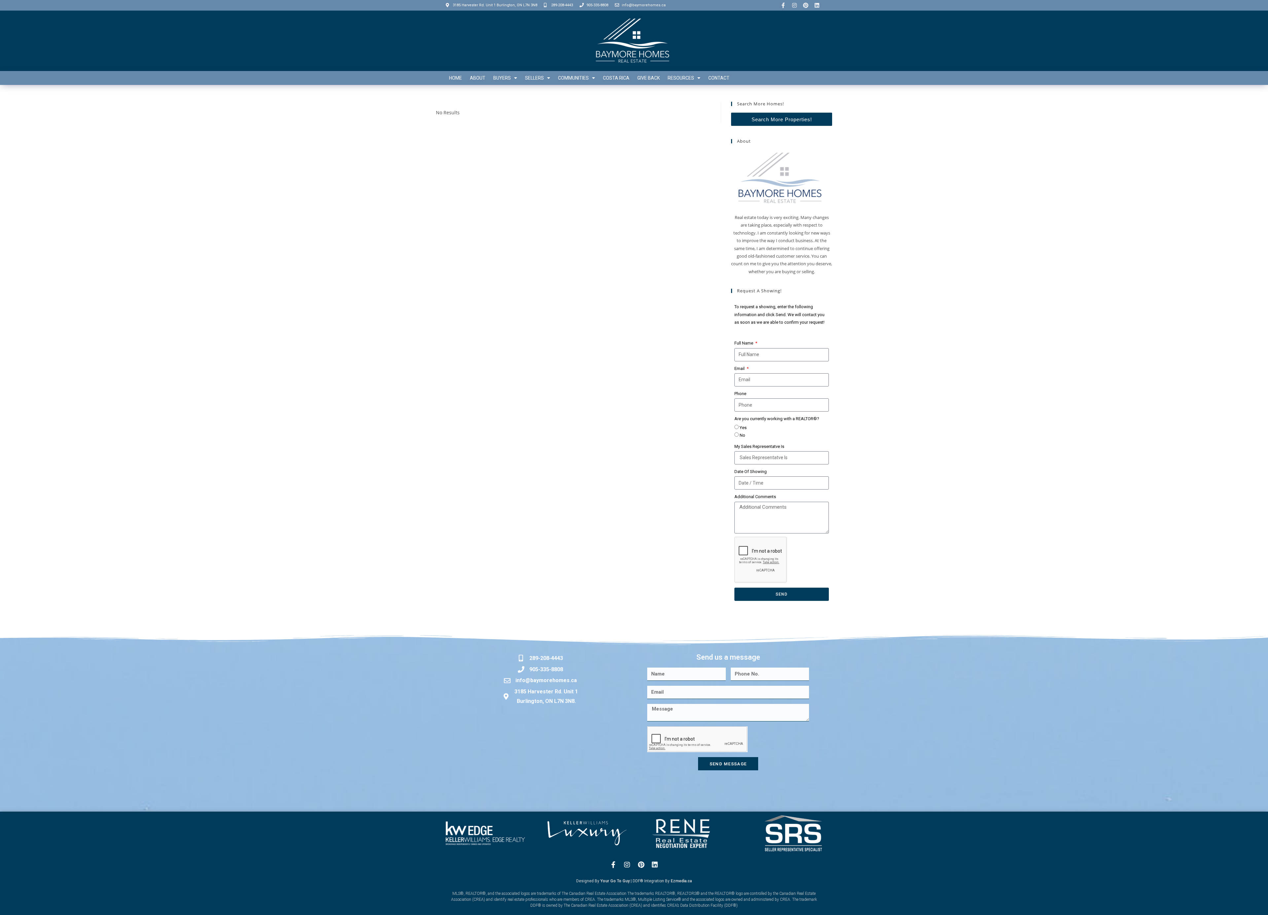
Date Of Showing (750, 471)
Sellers (534, 78)
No (742, 435)
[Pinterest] (805, 5)
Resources (681, 78)
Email (740, 368)
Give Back (648, 78)
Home (455, 78)
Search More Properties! (782, 119)
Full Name (744, 343)
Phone (740, 393)
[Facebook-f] (783, 5)
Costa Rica (616, 78)
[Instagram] (794, 5)
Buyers (502, 78)
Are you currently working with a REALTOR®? (776, 418)
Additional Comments (755, 496)
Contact (718, 78)
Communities (573, 78)
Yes (743, 427)
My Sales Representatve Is (759, 446)
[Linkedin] (817, 5)
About (477, 78)
